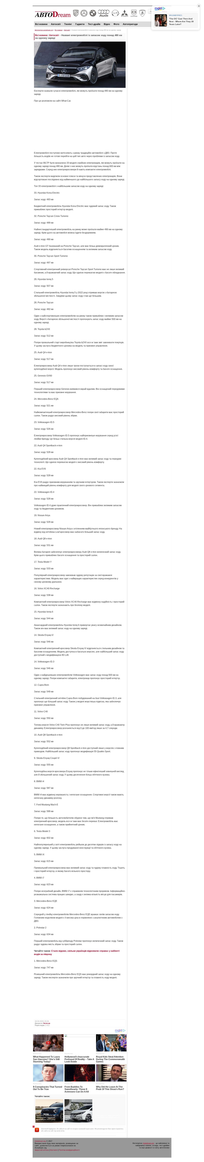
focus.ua (46, 1023)
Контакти (53, 1150)
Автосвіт (56, 24)
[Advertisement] (149, 71)
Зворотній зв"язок (42, 1150)
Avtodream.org (40, 1141)
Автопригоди (130, 24)
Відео (107, 24)
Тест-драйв (94, 24)
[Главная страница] (90, 20)
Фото (116, 24)
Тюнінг (68, 24)
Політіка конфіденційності (69, 1150)
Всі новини (41, 24)
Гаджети (80, 24)
